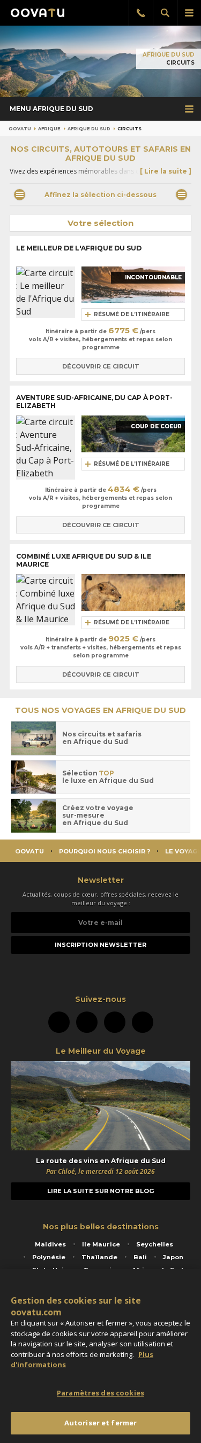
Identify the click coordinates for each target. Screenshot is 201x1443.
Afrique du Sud (169, 54)
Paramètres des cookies (100, 1393)
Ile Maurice (101, 1244)
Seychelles (154, 1244)
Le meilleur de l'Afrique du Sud (79, 248)
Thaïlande (99, 1257)
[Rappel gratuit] (141, 13)
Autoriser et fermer (100, 1423)
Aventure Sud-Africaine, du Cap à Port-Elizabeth (94, 402)
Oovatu (20, 128)
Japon (173, 1257)
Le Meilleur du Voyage (101, 1051)
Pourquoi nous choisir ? (104, 851)
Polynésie (48, 1257)
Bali (140, 1257)
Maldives (50, 1244)
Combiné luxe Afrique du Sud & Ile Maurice (83, 560)
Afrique (49, 128)
